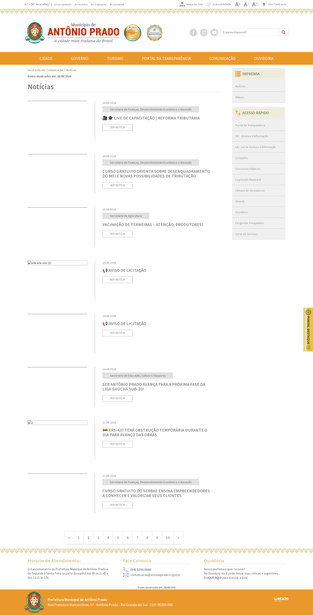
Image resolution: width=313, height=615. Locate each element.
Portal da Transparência (250, 125)
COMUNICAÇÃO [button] (222, 58)
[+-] (255, 4)
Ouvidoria (241, 212)
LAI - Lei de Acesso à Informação (255, 147)
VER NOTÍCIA (117, 127)
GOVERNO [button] (79, 58)
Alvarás (240, 201)
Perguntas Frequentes (249, 223)
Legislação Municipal (248, 179)
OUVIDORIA (264, 58)
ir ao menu (81, 4)
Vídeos (239, 97)
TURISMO (115, 58)
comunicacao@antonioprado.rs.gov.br (155, 575)
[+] (237, 4)
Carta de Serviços (246, 234)
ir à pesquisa (98, 4)
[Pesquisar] (284, 32)
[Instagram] (204, 32)
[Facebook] (194, 32)
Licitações (241, 158)
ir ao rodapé (117, 4)
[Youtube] (215, 32)
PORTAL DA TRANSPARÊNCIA (166, 58)
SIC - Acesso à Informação (251, 136)
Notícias (240, 86)
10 (168, 537)
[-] (246, 4)
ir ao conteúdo (62, 4)
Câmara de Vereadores (250, 190)
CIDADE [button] (46, 58)
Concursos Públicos (247, 169)
